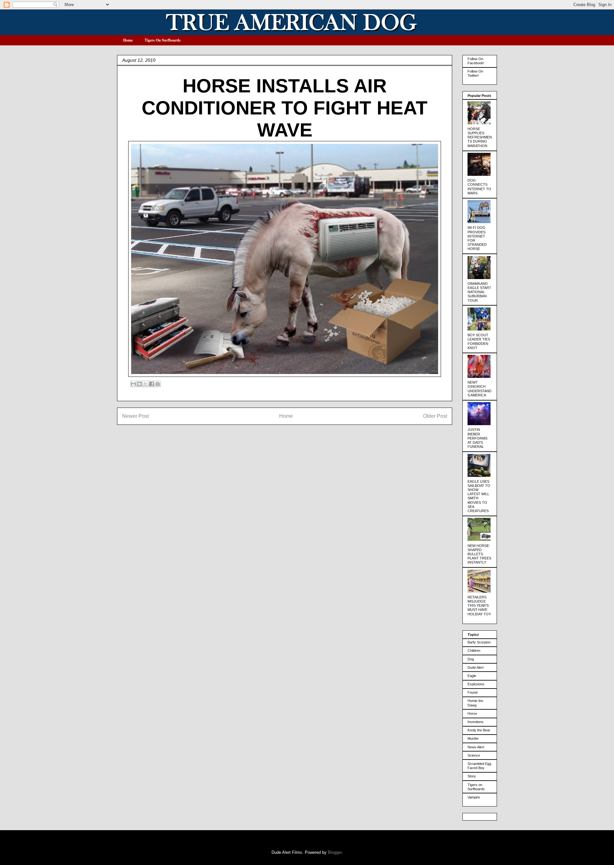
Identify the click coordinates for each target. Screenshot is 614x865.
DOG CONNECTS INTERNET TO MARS (479, 186)
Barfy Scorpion (479, 642)
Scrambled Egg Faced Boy (479, 766)
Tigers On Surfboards (163, 40)
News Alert (476, 747)
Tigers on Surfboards (476, 787)
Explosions (476, 684)
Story (472, 776)
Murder (473, 738)
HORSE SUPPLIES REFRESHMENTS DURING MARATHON (480, 137)
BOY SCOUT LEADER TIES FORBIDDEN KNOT (479, 341)
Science (474, 755)
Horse (472, 713)
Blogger (335, 852)
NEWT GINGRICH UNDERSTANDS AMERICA (480, 388)
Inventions (476, 722)
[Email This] (133, 384)
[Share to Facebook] (151, 384)
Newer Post (135, 416)
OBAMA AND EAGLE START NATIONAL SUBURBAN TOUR (479, 292)
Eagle (472, 676)
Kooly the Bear (479, 730)
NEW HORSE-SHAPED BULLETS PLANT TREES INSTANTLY (479, 554)
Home (128, 40)
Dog (471, 659)
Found (472, 692)
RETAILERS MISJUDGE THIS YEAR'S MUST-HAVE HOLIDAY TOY (479, 605)
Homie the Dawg (475, 703)
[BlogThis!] (139, 384)
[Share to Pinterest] (157, 384)
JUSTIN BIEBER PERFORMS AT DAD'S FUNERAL (477, 438)
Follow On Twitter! (475, 73)
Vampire (474, 797)
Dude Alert (476, 667)
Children (474, 650)
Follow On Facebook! (476, 61)
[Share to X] (145, 384)
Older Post (435, 416)
